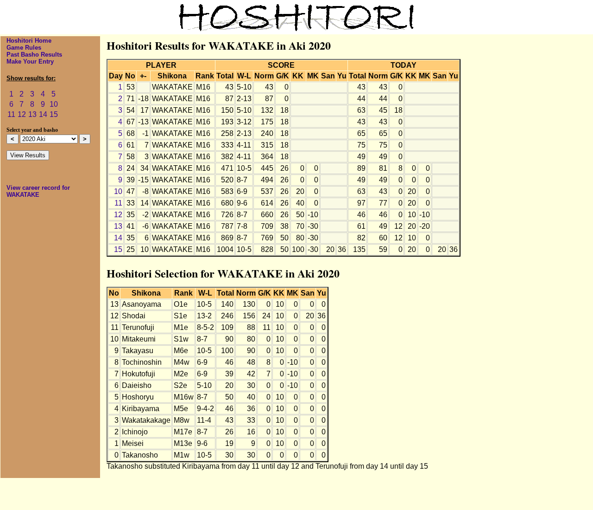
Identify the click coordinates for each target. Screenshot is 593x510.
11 (11, 114)
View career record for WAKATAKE (38, 191)
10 (54, 104)
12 (22, 114)
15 (54, 114)
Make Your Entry (30, 61)
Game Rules (23, 47)
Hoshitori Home (28, 40)
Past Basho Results (34, 54)
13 (32, 114)
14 (43, 114)
